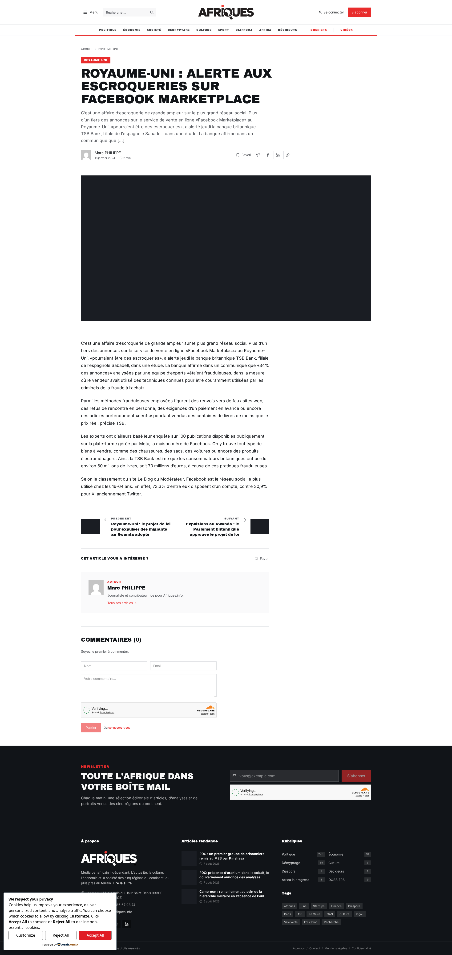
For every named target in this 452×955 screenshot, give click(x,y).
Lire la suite (122, 883)
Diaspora (244, 30)
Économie (131, 30)
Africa (265, 30)
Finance (336, 906)
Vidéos (346, 30)
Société (154, 30)
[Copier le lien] (287, 155)
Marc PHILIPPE (108, 152)
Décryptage (179, 30)
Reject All (61, 935)
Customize (25, 935)
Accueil (87, 49)
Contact (314, 948)
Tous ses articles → (122, 603)
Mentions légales (336, 948)
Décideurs (287, 30)
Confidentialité (361, 948)
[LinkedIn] (126, 924)
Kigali (359, 914)
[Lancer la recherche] (152, 12)
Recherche (331, 922)
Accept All (95, 935)
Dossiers (319, 30)
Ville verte (291, 922)
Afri (300, 914)
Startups (318, 906)
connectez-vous (119, 727)
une (304, 906)
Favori (246, 155)
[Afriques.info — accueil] (226, 12)
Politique (108, 30)
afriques (289, 906)
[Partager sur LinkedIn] (278, 155)
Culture (203, 30)
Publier (91, 728)
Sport (223, 30)
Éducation (310, 922)
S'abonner (359, 12)
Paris (287, 914)
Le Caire (314, 914)
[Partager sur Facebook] (268, 155)
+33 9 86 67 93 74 (120, 905)
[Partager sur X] (258, 155)
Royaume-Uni (108, 49)
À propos (299, 948)
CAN (330, 914)
